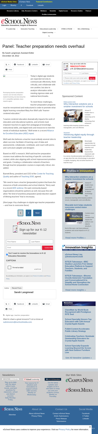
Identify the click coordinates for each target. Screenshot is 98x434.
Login (4, 5)
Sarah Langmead (23, 292)
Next (37, 213)
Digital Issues (63, 11)
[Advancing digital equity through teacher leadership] (73, 152)
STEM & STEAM (66, 29)
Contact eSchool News (61, 413)
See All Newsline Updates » (78, 358)
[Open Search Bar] (49, 36)
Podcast (88, 11)
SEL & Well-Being (83, 29)
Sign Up (92, 78)
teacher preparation (21, 315)
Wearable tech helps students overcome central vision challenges (78, 207)
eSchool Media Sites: (9, 2)
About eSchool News (37, 413)
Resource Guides (77, 11)
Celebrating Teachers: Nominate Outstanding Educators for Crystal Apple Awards (79, 338)
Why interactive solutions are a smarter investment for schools (78, 105)
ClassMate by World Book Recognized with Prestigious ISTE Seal (78, 312)
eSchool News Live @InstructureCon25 (74, 255)
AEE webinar (17, 188)
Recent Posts (17, 288)
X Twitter (85, 416)
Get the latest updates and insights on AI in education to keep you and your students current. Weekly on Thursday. (53, 389)
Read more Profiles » (75, 238)
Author (6, 288)
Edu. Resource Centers (30, 11)
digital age (10, 315)
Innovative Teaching (27, 29)
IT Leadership (10, 29)
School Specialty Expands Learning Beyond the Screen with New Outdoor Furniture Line (78, 349)
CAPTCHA (11, 261)
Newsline (53, 11)
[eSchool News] (19, 22)
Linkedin (86, 419)
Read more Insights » (75, 290)
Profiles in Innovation (49, 14)
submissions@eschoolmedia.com (17, 322)
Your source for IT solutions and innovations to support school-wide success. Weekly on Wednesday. (32, 389)
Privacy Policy (76, 83)
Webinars (43, 11)
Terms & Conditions (38, 276)
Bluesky (13, 5)
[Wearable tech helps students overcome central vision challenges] (74, 223)
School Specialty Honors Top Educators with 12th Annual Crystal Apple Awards (78, 321)
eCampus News (24, 2)
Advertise (12, 415)
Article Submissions (61, 416)
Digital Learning (47, 32)
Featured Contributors (44, 2)
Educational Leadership (48, 29)
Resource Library (13, 11)
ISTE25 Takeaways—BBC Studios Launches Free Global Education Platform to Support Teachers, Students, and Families (79, 266)
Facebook (86, 413)
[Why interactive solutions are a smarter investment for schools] (73, 121)
